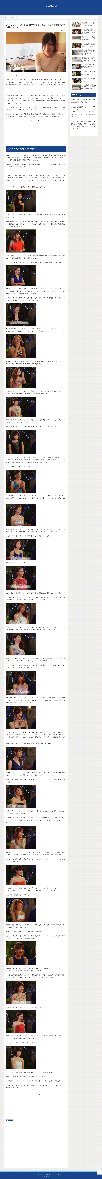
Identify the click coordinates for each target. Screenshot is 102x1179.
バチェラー (10, 1120)
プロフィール (41, 1174)
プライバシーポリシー (59, 1174)
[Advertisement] (36, 132)
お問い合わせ (49, 1174)
